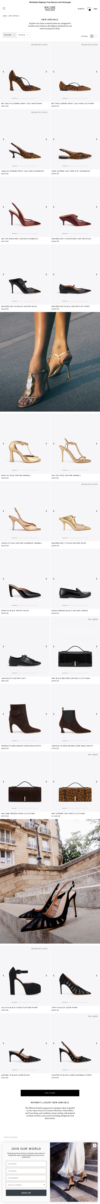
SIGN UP (26, 1192)
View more (50, 1093)
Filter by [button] (21, 35)
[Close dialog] (95, 1145)
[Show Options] (44, 1185)
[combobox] (25, 1185)
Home (5, 16)
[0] (89, 8)
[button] (3, 71)
